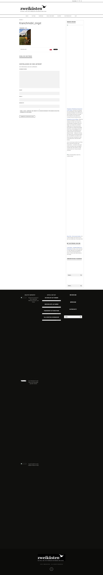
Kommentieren (23, 69)
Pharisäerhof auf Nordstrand (51, 310)
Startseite (21, 19)
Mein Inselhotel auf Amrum (51, 304)
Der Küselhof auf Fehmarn (51, 297)
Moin (27, 16)
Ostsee (33, 16)
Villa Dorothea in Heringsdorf (51, 317)
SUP (76, 16)
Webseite (21, 102)
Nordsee (41, 16)
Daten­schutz (73, 309)
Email (21, 96)
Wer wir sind (73, 295)
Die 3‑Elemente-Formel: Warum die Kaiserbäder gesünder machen (33, 382)
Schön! (59, 16)
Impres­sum (73, 302)
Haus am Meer (50, 16)
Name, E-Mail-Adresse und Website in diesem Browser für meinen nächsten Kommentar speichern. (39, 111)
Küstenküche (68, 16)
